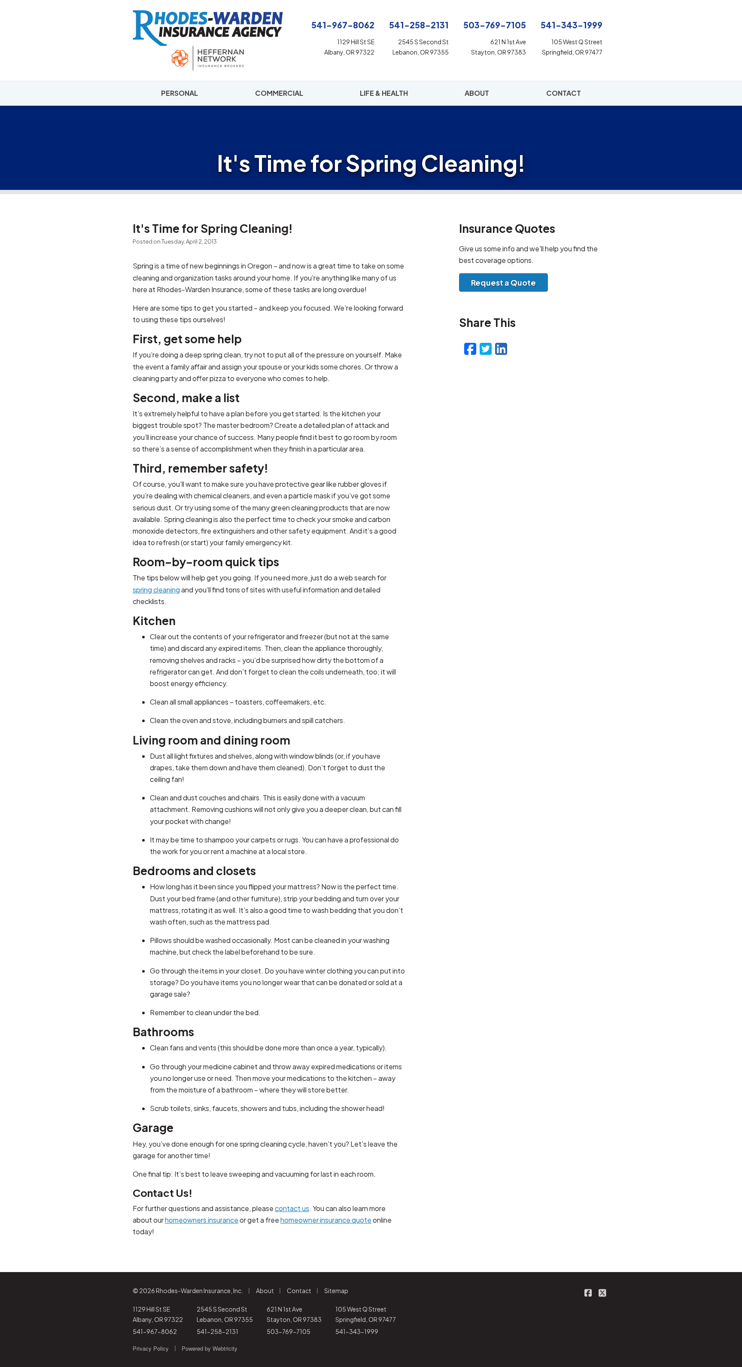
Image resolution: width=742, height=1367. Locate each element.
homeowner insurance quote (325, 1219)
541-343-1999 (356, 1331)
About (265, 1290)
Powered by (209, 1348)
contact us (292, 1208)
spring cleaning (156, 589)
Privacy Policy (151, 1348)
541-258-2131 (217, 1331)
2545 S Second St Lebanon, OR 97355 (225, 1314)
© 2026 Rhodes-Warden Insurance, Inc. (188, 1290)
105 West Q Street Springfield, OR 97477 (365, 1314)
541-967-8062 (155, 1331)
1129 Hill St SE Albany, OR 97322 (158, 1314)
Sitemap (336, 1290)
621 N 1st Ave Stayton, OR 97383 (294, 1314)
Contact (299, 1290)
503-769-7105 (288, 1331)
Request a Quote (503, 282)
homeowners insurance (201, 1219)
